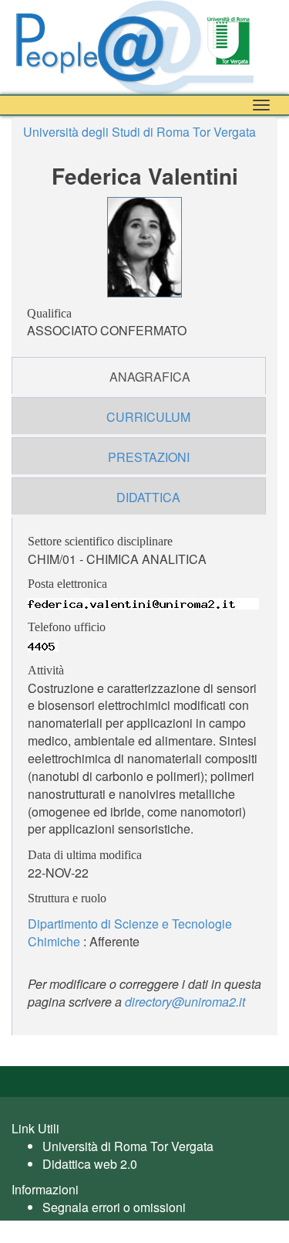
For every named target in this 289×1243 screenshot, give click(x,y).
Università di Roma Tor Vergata (127, 1146)
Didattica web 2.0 (89, 1164)
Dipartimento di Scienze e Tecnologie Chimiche (130, 932)
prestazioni (149, 457)
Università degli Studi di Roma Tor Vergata (139, 132)
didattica (148, 497)
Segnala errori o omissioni (114, 1207)
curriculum (148, 417)
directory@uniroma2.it (185, 1001)
